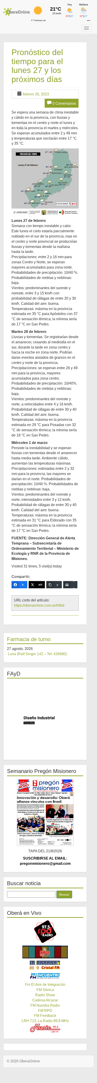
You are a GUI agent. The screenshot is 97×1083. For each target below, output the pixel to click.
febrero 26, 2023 (36, 94)
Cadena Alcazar (45, 1000)
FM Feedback (45, 1016)
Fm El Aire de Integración (45, 984)
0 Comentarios (64, 103)
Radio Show (45, 995)
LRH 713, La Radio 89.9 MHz (45, 1021)
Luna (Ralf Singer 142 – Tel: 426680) (37, 654)
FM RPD (45, 1011)
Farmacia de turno (29, 639)
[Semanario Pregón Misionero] (45, 812)
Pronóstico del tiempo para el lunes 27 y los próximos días (37, 66)
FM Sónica (45, 990)
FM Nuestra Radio (45, 1005)
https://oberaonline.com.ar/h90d (39, 605)
